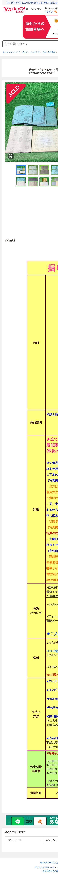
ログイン (49, 11)
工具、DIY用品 (48, 52)
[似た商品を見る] (11, 156)
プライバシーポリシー (44, 867)
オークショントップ (11, 52)
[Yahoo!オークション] (22, 8)
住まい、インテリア (31, 52)
